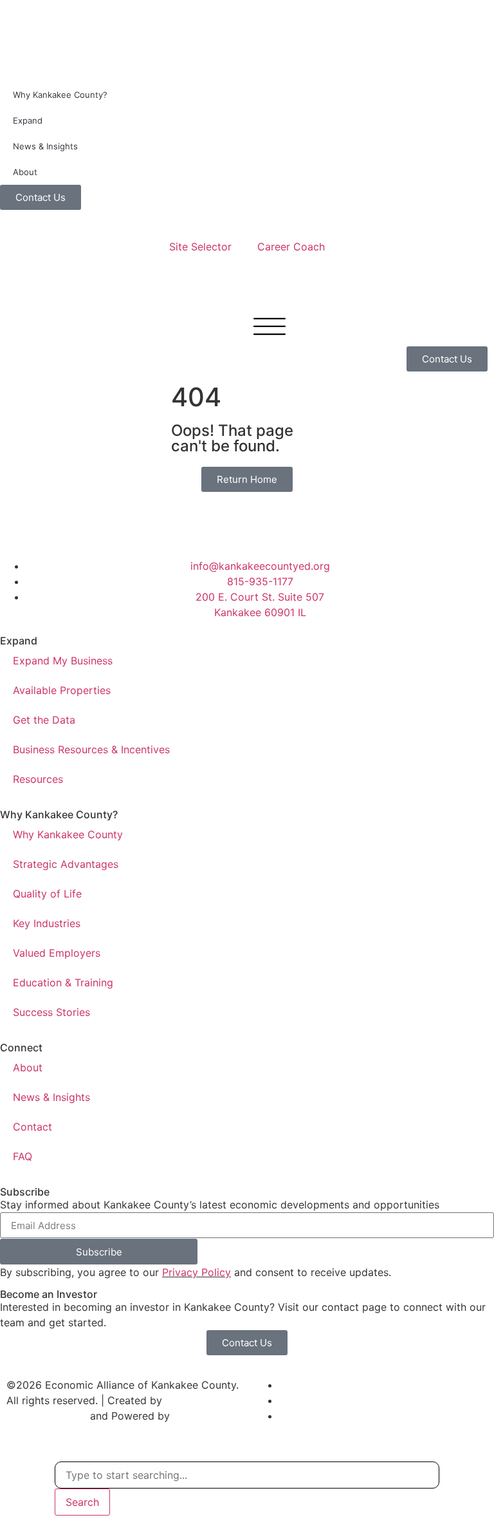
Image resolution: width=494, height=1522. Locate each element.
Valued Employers (56, 952)
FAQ (22, 1156)
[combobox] (247, 1475)
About (25, 172)
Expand (27, 120)
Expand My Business (63, 660)
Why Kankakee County (68, 834)
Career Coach (291, 246)
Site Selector (200, 246)
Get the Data (44, 719)
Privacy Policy (196, 1272)
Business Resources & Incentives (91, 749)
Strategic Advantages (65, 864)
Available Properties (62, 690)
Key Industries (46, 923)
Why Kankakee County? (60, 94)
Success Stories (51, 1012)
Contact (32, 1126)
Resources (38, 779)
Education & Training (63, 982)
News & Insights (45, 146)
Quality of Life (47, 893)
